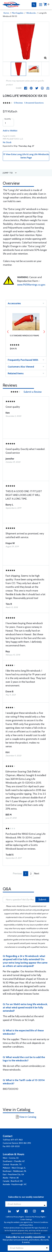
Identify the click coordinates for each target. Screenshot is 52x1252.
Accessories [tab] (14, 303)
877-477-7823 (17, 1139)
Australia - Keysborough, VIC (15, 1184)
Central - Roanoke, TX (12, 1164)
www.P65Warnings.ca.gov (31, 284)
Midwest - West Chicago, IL (14, 1168)
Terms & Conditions (40, 1222)
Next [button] (44, 331)
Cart (48, 4)
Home (6, 13)
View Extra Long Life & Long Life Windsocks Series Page (27, 156)
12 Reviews (18, 103)
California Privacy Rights (15, 1217)
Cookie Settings (26, 1219)
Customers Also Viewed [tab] (21, 366)
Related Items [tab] (16, 373)
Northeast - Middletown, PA (14, 1171)
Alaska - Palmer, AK (11, 1177)
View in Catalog (27, 1117)
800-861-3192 (25, 1143)
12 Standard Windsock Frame (24, 335)
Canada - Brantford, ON (12, 1181)
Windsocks (31, 13)
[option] (26, 42)
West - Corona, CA (10, 1158)
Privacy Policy (28, 1225)
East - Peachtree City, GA (13, 1174)
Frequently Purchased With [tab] (23, 359)
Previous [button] (8, 331)
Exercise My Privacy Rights (35, 1217)
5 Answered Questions (34, 103)
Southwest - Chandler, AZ (14, 1161)
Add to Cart (26, 349)
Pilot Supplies (17, 13)
